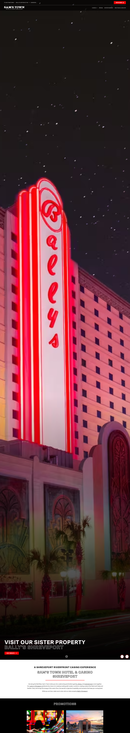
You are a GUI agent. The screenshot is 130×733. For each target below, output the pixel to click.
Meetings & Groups (120, 7)
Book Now (119, 2)
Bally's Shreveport (82, 691)
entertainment (89, 684)
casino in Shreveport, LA (36, 686)
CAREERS (33, 2)
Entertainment (108, 7)
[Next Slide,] (126, 656)
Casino (94, 7)
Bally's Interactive (22, 2)
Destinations (9, 2)
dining (80, 684)
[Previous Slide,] (122, 656)
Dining (101, 7)
